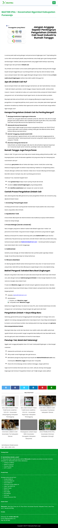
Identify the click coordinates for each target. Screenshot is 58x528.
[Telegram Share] (24, 388)
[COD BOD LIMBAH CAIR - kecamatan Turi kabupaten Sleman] (10, 424)
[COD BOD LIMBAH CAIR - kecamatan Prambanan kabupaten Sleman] (47, 400)
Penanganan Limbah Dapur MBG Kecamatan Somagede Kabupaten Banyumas (28, 435)
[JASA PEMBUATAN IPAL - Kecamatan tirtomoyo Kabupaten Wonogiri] (47, 424)
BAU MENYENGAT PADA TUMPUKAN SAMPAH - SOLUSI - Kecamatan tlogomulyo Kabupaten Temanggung (29, 412)
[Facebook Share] (15, 388)
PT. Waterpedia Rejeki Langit (33, 526)
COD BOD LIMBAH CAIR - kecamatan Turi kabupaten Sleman (10, 434)
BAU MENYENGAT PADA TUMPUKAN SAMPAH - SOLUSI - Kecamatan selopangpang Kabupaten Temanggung (10, 412)
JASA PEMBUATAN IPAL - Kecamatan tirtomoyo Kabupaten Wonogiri (47, 434)
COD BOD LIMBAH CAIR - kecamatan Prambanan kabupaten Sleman (47, 410)
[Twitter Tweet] (6, 388)
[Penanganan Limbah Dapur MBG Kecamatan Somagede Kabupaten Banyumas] (28, 424)
